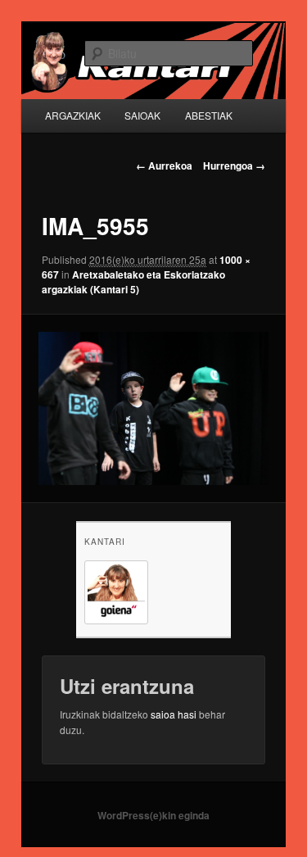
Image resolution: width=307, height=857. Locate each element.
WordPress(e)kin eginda (153, 815)
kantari (104, 541)
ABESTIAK (209, 115)
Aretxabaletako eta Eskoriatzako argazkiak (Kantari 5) (133, 282)
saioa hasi (173, 714)
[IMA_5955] (153, 408)
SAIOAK (142, 115)
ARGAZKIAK (73, 115)
